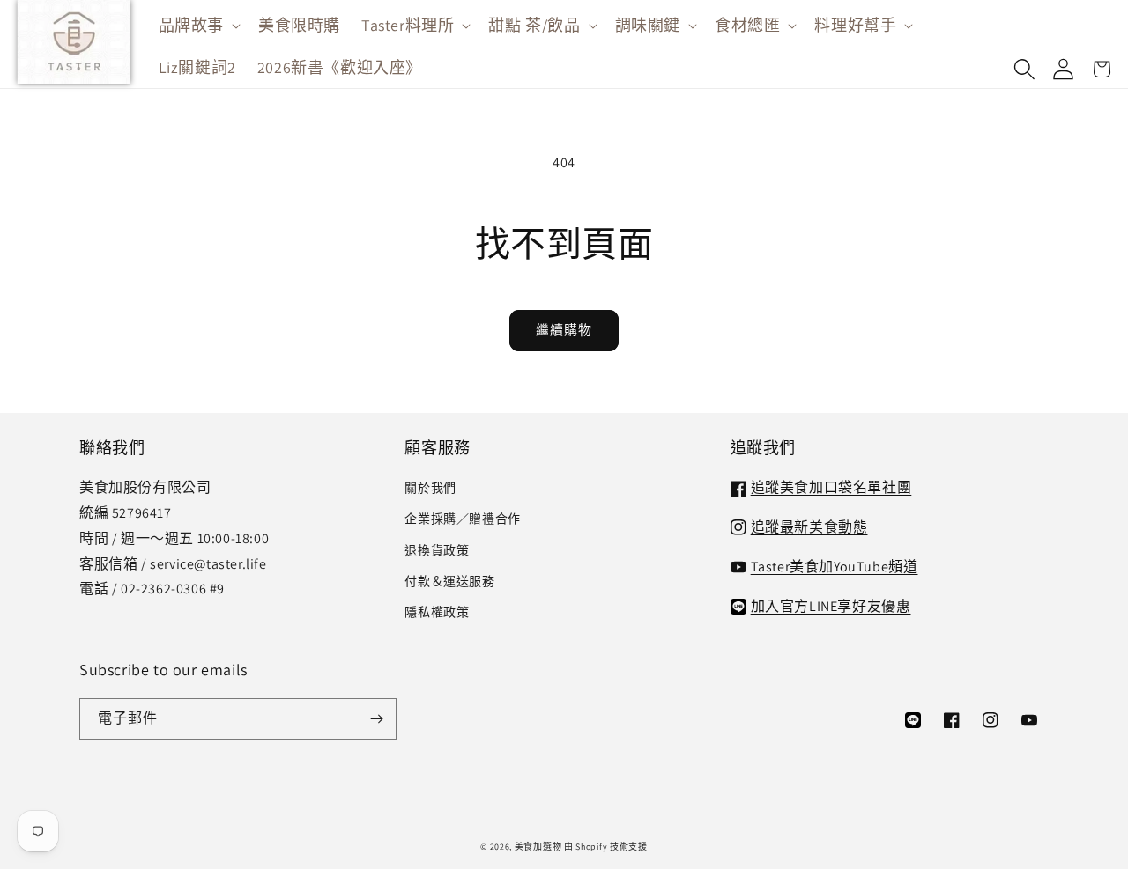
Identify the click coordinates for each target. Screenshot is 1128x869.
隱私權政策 (436, 612)
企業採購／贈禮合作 (462, 519)
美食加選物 (538, 846)
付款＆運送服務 (449, 581)
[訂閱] (376, 719)
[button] (198, 25)
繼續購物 (564, 329)
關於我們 (430, 488)
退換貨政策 (436, 550)
